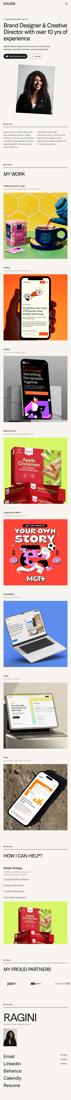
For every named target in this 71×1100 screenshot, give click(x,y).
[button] (66, 3)
